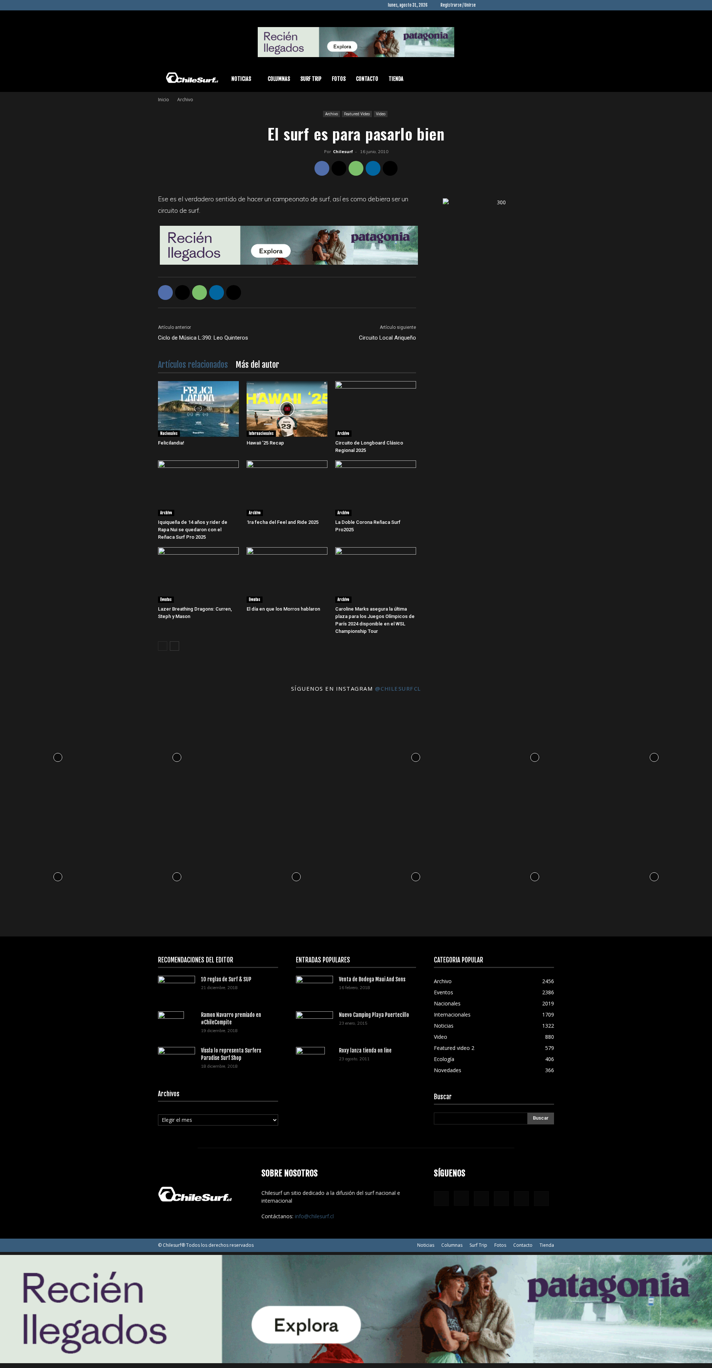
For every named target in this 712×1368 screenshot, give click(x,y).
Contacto (367, 79)
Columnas (279, 79)
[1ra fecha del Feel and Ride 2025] (287, 488)
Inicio (163, 99)
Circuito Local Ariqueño (387, 337)
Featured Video (357, 113)
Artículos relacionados (193, 365)
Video (380, 113)
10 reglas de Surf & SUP (226, 979)
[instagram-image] (58, 755)
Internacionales (261, 433)
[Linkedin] (511, 5)
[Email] (390, 168)
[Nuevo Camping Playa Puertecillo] (314, 1022)
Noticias (241, 79)
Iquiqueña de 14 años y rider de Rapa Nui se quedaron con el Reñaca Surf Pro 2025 (192, 529)
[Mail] (524, 5)
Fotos (339, 79)
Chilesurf (343, 151)
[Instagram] (499, 5)
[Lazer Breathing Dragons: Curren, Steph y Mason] (198, 575)
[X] (536, 5)
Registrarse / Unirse (458, 5)
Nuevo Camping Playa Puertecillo (374, 1015)
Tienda (396, 79)
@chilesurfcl (398, 688)
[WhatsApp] (356, 168)
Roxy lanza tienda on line (365, 1050)
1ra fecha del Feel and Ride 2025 (283, 522)
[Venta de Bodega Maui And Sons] (314, 988)
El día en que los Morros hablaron (283, 609)
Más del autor (257, 365)
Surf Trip (311, 79)
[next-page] (174, 646)
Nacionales (169, 433)
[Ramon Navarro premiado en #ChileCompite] (171, 1024)
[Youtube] (548, 5)
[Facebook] (487, 5)
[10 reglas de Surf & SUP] (176, 988)
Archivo (331, 113)
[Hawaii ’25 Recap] (287, 409)
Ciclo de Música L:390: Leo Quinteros (203, 337)
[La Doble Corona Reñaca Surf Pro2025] (375, 488)
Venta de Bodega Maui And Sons (372, 979)
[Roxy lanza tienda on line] (310, 1060)
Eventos (166, 599)
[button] (545, 79)
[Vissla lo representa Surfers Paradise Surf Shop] (176, 1057)
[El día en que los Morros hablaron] (287, 575)
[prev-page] (162, 646)
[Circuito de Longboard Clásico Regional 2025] (375, 409)
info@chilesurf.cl (314, 1216)
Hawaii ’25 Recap (265, 443)
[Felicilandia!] (198, 409)
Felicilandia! (171, 443)
